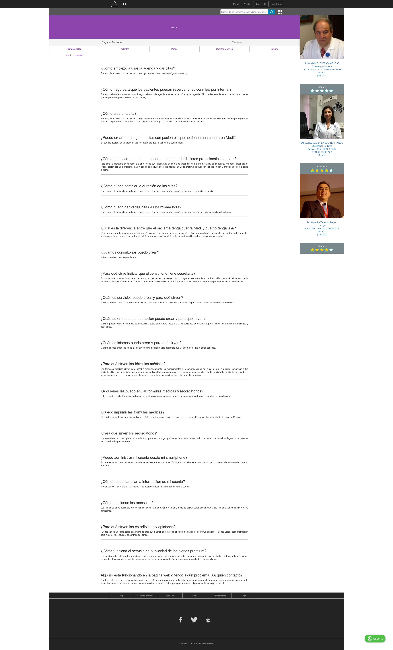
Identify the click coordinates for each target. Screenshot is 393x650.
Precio (236, 3)
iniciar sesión (261, 4)
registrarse (276, 4)
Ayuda (247, 3)
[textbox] (244, 11)
